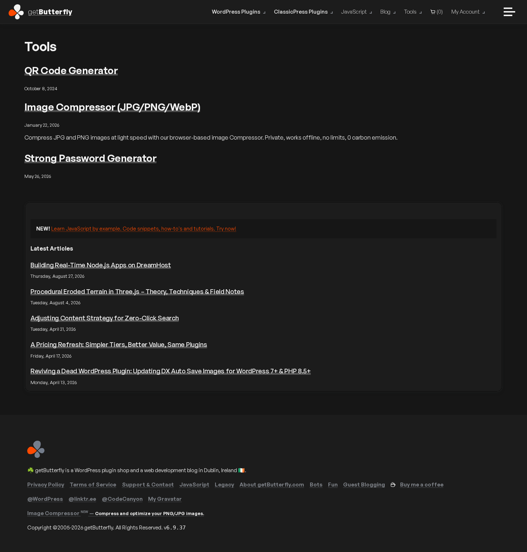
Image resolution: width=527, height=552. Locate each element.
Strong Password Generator (90, 158)
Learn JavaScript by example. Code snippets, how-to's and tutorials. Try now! (143, 229)
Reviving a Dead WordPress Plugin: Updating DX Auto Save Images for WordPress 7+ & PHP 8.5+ (170, 371)
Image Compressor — (115, 513)
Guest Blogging (364, 484)
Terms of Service (93, 484)
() (439, 11)
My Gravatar (165, 498)
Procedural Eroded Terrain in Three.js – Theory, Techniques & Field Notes (137, 291)
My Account (465, 11)
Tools (410, 11)
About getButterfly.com (271, 484)
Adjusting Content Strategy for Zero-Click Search (104, 318)
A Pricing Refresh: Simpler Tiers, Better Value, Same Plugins (118, 344)
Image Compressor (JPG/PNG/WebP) (112, 107)
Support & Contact (148, 484)
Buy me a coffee (421, 484)
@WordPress (45, 498)
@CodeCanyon (122, 498)
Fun (333, 484)
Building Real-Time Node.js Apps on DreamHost (100, 265)
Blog (385, 11)
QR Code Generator (71, 70)
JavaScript (354, 11)
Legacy (224, 484)
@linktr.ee (82, 498)
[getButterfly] (35, 455)
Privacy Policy (45, 484)
